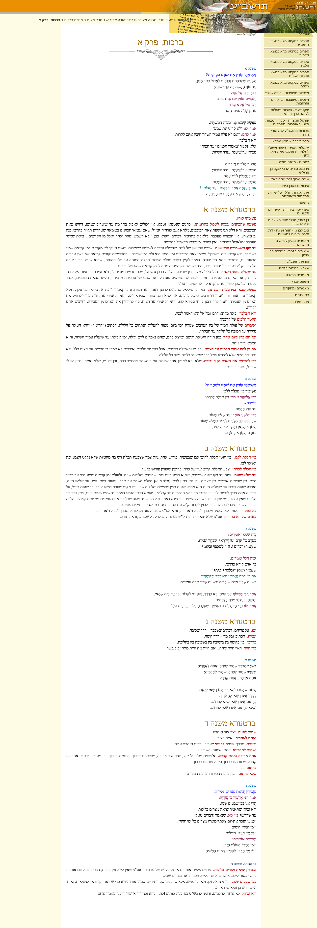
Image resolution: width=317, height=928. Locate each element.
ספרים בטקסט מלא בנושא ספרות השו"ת (289, 74)
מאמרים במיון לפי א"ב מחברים (292, 242)
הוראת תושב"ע (298, 261)
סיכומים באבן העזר (295, 186)
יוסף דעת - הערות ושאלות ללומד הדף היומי (290, 112)
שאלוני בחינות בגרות (294, 268)
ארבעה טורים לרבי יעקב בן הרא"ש (289, 170)
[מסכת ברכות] (205, 6)
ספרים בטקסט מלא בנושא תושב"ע (289, 43)
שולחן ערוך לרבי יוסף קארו (289, 179)
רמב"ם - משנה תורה (294, 162)
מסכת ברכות (73, 20)
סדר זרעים (94, 20)
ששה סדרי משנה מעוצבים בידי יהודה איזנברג (139, 20)
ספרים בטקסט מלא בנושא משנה (289, 84)
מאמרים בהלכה (297, 275)
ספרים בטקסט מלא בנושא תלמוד (289, 53)
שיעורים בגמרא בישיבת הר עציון (289, 253)
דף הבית (253, 20)
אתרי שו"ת (301, 302)
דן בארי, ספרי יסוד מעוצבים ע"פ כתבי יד (288, 222)
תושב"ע (304, 34)
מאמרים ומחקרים (296, 288)
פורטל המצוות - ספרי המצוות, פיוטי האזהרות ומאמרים (286, 122)
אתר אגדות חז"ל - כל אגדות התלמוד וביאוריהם (288, 194)
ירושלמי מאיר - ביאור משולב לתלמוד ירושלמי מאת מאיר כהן (288, 151)
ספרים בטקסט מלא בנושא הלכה (289, 63)
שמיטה (304, 203)
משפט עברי (300, 282)
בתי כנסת (302, 295)
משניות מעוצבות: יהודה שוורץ (287, 93)
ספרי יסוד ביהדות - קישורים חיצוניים (288, 211)
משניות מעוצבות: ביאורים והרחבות (290, 101)
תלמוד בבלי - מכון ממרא (290, 141)
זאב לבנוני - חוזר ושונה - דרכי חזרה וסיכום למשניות (287, 232)
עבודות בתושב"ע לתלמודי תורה (290, 132)
